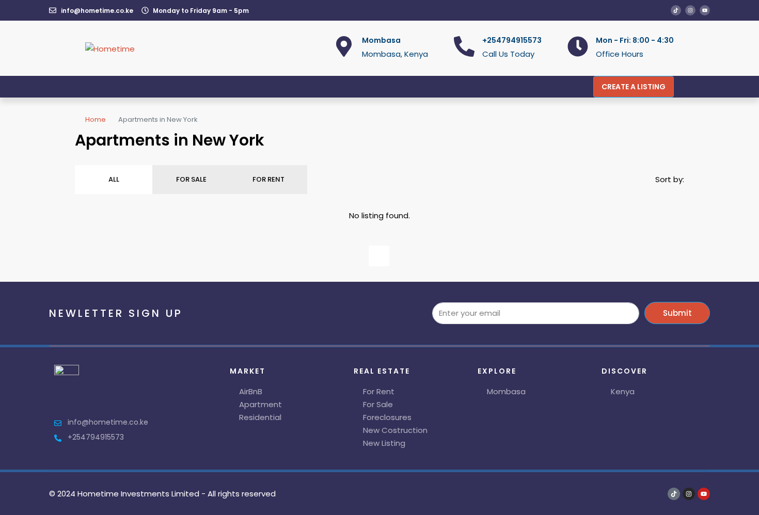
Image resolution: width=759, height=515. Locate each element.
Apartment (260, 404)
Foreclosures (387, 417)
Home (95, 119)
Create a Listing (634, 87)
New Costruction (395, 430)
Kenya (623, 391)
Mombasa (506, 391)
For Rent (268, 179)
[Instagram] (690, 10)
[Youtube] (705, 10)
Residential (260, 417)
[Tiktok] (676, 10)
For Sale (191, 179)
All (113, 179)
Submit (677, 313)
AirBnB (250, 391)
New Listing (384, 443)
